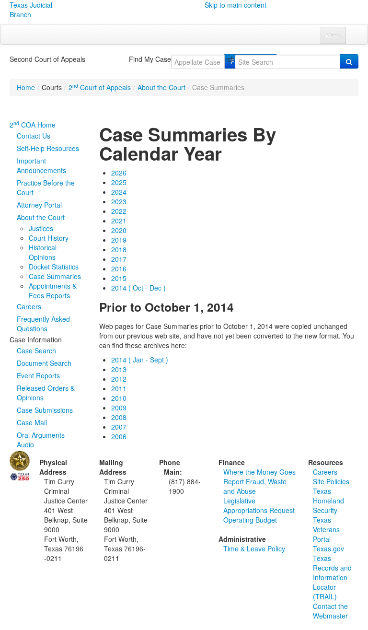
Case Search (36, 350)
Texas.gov (328, 548)
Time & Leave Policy (254, 548)
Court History (49, 238)
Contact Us (33, 135)
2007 (118, 427)
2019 (118, 240)
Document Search (44, 363)
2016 (118, 268)
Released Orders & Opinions (46, 392)
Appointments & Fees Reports (53, 290)
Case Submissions (45, 410)
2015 (118, 278)
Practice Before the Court (46, 187)
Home (26, 87)
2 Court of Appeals (100, 87)
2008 (118, 417)
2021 (118, 220)
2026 (118, 172)
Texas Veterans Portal (326, 529)
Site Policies (331, 481)
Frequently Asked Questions (43, 323)
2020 (118, 230)
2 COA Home (33, 124)
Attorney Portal (39, 205)
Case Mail (32, 422)
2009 (118, 407)
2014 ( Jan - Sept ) (139, 359)
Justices (41, 228)
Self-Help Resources (48, 148)
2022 (118, 211)
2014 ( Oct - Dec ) (138, 287)
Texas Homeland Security (328, 500)
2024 (118, 192)
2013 (118, 369)
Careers (29, 306)
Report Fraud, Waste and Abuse (255, 486)
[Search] (349, 61)
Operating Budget (250, 520)
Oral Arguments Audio (41, 439)
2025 (118, 182)
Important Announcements (41, 165)
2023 (118, 201)
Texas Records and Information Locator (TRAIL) (332, 577)
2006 (118, 436)
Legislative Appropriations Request (259, 505)
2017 (118, 259)
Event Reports (38, 375)
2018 (118, 249)
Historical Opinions (43, 252)
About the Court (161, 87)
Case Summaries (55, 276)
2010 (118, 398)
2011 (118, 388)
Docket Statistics (54, 266)
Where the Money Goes (259, 472)
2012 (118, 379)
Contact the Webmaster (330, 610)
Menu (333, 35)
